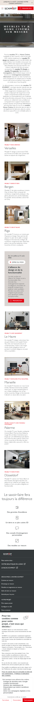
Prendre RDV (27, 8)
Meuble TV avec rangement (13, 333)
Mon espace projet (6, 603)
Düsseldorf (11, 475)
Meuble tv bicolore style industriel (16, 379)
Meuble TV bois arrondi (12, 145)
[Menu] (2, 8)
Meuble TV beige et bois (12, 183)
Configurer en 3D (6, 606)
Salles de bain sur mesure (8, 591)
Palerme (10, 427)
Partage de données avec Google (15, 681)
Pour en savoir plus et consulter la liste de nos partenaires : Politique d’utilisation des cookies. (17, 673)
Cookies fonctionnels (10, 683)
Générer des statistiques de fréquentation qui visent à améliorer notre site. (16, 687)
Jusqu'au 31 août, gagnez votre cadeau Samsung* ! (16, 2)
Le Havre (10, 336)
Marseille (10, 382)
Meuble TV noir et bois (12, 472)
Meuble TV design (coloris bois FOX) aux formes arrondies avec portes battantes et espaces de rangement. (17, 153)
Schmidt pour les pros (7, 594)
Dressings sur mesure (7, 584)
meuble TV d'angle (21, 69)
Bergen (9, 187)
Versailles (10, 148)
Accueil (3, 13)
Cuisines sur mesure (7, 580)
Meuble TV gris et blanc (12, 227)
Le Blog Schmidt (8, 568)
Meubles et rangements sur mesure (11, 587)
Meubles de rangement (12, 13)
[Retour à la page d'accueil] (10, 8)
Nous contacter (6, 610)
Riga (7, 230)
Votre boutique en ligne (12, 564)
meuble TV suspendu (12, 71)
